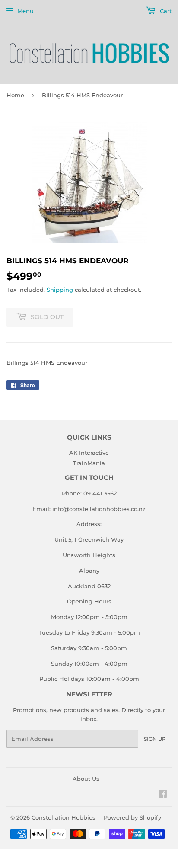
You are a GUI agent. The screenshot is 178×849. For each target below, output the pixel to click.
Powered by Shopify (132, 817)
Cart (165, 10)
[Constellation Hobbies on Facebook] (162, 795)
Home (15, 95)
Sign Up (155, 739)
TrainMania (89, 463)
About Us (86, 778)
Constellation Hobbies (63, 817)
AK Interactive (89, 452)
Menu (25, 10)
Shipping (60, 289)
